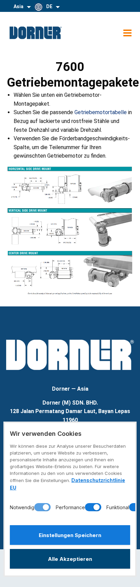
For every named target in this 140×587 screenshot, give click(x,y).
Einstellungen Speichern (70, 535)
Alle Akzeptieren (70, 559)
